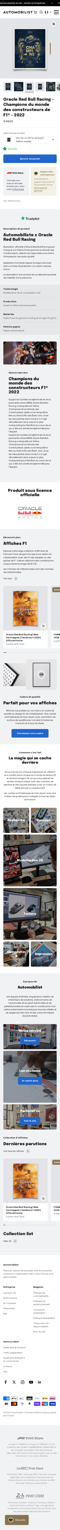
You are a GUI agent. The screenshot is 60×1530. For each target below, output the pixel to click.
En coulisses (9, 1303)
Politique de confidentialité (40, 1294)
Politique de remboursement (41, 1303)
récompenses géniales (40, 189)
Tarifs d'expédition (12, 1352)
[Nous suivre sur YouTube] (31, 1382)
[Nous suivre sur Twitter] (14, 1382)
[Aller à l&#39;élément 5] (50, 87)
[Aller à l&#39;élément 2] (18, 87)
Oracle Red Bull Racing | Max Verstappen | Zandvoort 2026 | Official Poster (23, 637)
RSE (5, 1313)
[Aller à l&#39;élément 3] (29, 87)
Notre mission (10, 1298)
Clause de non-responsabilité (41, 1325)
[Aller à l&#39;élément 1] (8, 87)
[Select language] (48, 12)
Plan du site (39, 1331)
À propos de (9, 1292)
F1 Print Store (18, 189)
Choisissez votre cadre (30, 733)
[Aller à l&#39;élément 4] (40, 87)
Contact (7, 1366)
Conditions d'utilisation (39, 1311)
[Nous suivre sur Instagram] (22, 1382)
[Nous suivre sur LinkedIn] (39, 1382)
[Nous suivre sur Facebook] (5, 1382)
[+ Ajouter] (43, 626)
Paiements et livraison (14, 1347)
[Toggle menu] (56, 12)
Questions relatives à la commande (14, 1359)
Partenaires (9, 1308)
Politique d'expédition (44, 1318)
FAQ (5, 1371)
